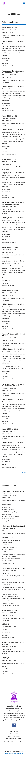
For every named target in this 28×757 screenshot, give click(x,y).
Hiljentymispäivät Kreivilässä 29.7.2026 (13, 526)
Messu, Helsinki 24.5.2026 (9, 610)
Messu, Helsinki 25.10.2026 (10, 291)
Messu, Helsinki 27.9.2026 (9, 159)
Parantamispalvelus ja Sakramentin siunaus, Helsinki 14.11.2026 (13, 385)
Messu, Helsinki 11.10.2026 (10, 247)
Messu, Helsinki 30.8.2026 (9, 28)
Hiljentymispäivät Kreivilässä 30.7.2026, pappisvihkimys (14, 492)
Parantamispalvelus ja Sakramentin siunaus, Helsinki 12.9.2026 (13, 72)
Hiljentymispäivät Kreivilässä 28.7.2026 (13, 568)
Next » (24, 472)
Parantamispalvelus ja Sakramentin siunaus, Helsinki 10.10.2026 (13, 203)
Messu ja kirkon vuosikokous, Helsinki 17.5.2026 (13, 643)
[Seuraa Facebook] (14, 725)
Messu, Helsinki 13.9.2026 (9, 116)
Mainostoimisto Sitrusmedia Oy (14, 753)
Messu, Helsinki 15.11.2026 (10, 429)
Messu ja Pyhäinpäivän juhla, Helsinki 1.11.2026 (13, 335)
